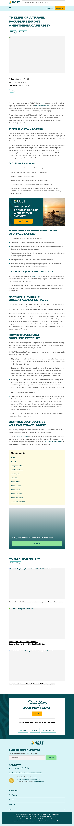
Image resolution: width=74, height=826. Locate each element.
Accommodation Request (27, 819)
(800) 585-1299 (14, 768)
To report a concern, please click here (28, 779)
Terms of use (45, 814)
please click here (39, 781)
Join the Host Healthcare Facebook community (25, 773)
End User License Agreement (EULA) (26, 816)
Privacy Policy (55, 814)
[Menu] (10, 8)
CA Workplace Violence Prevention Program (49, 821)
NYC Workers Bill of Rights (44, 819)
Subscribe (51, 757)
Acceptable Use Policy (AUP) (48, 816)
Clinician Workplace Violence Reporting (23, 821)
